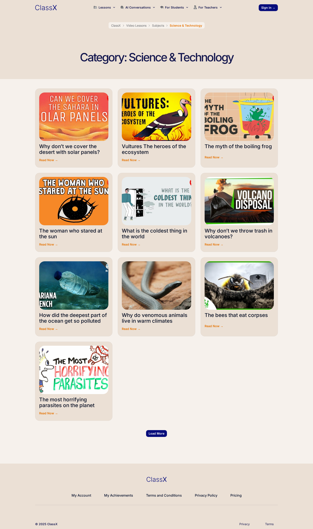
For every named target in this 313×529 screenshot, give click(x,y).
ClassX (116, 25)
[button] (156, 433)
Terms (269, 524)
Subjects (158, 25)
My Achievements (118, 495)
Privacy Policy (206, 495)
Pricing (236, 495)
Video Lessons (136, 25)
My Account (81, 495)
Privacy (244, 524)
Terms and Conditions (164, 495)
